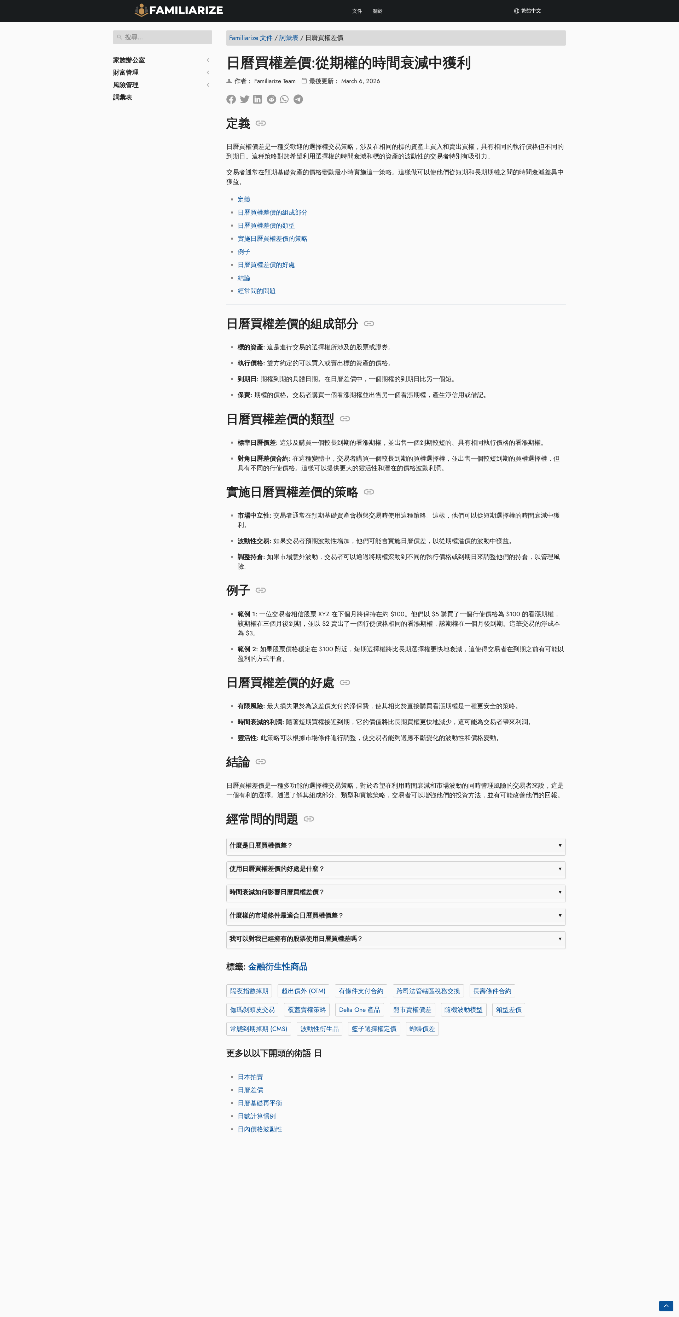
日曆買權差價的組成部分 (273, 212)
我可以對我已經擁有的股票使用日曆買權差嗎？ (296, 938)
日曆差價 (250, 1090)
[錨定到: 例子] (260, 590)
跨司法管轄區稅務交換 (428, 991)
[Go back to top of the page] (666, 1306)
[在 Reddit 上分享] (273, 97)
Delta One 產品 (359, 1009)
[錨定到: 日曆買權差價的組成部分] (369, 324)
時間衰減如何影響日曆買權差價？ (277, 892)
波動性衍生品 (320, 1028)
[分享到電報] (300, 97)
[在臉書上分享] (233, 97)
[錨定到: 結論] (260, 762)
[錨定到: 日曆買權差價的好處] (345, 682)
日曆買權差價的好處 (266, 264)
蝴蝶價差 (422, 1028)
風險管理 (126, 84)
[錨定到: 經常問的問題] (309, 819)
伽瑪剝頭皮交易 (252, 1009)
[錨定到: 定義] (260, 123)
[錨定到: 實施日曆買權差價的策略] (369, 492)
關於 (378, 11)
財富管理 (126, 72)
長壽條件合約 (492, 991)
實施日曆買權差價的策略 (273, 238)
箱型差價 (509, 1009)
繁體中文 (530, 10)
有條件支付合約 (361, 991)
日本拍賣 (250, 1077)
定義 (244, 199)
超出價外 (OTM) (304, 991)
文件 (357, 11)
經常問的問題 (257, 291)
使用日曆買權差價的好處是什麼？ (277, 868)
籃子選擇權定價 (374, 1028)
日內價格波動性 (260, 1129)
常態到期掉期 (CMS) (259, 1028)
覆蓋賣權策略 (307, 1009)
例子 (244, 251)
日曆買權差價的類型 (266, 225)
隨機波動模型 (464, 1009)
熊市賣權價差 (412, 1009)
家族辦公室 (129, 60)
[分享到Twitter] (246, 97)
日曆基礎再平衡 (260, 1103)
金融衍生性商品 (278, 966)
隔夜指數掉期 (249, 991)
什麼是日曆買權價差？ (261, 845)
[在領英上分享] (260, 97)
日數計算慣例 (257, 1116)
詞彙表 (122, 97)
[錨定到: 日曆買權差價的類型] (345, 419)
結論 (244, 277)
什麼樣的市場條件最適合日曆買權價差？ (287, 915)
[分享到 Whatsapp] (287, 97)
